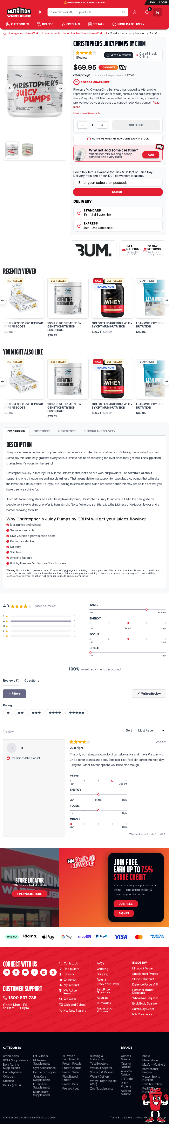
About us (102, 997)
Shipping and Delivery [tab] (99, 431)
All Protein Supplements (70, 1057)
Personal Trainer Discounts (143, 991)
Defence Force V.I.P (145, 984)
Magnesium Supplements (41, 1093)
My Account (71, 985)
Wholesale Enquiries (145, 998)
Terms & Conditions (121, 1117)
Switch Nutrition (152, 1084)
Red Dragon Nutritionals (150, 1090)
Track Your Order (108, 984)
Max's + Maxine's (153, 1064)
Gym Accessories (44, 1068)
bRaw (146, 1056)
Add (151, 154)
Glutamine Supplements (41, 1061)
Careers (68, 974)
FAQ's (100, 963)
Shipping (102, 974)
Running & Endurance (97, 1057)
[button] (89, 55)
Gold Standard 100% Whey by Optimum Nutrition (112, 324)
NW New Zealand (74, 1010)
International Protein (150, 1070)
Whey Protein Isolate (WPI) (103, 1082)
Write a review (121, 55)
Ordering (102, 968)
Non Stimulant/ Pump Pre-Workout (85, 33)
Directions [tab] (42, 431)
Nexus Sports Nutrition (151, 1078)
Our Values (104, 1003)
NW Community (142, 1014)
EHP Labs (127, 1078)
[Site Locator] (40, 12)
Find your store (29, 894)
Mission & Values (143, 968)
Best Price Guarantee (103, 991)
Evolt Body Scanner (145, 1003)
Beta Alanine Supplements (11, 1066)
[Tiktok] (53, 972)
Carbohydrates (12, 1072)
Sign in (124, 913)
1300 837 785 (22, 997)
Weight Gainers (99, 1076)
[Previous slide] (9, 88)
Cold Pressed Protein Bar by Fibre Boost (23, 324)
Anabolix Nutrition (126, 1072)
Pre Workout (70, 1088)
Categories (16, 33)
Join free (126, 903)
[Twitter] (34, 972)
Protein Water (71, 1072)
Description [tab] (16, 431)
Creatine (8, 1081)
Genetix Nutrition (126, 1057)
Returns (102, 979)
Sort (129, 730)
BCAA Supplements (15, 1060)
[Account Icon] (135, 12)
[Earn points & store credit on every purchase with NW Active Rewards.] (123, 67)
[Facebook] (6, 972)
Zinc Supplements (101, 1088)
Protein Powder (72, 1063)
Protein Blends (71, 1068)
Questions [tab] (31, 680)
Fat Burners (40, 1056)
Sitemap (161, 1117)
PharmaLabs (150, 1060)
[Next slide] (60, 88)
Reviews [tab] (11, 680)
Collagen (9, 1076)
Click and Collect (74, 1004)
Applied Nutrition (126, 1092)
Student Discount (143, 979)
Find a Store (71, 968)
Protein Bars (70, 1084)
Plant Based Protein (70, 1078)
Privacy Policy (144, 1117)
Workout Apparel (101, 1068)
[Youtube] (25, 972)
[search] (123, 12)
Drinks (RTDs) (12, 1085)
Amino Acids (11, 1056)
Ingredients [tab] (67, 431)
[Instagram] (16, 972)
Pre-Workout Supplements (43, 33)
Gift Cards (70, 998)
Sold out (136, 125)
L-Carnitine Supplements (41, 1085)
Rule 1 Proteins (126, 1084)
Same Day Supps (143, 1009)
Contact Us (71, 963)
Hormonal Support (45, 1072)
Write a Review (153, 694)
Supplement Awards (145, 973)
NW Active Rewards (70, 992)
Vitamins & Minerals (102, 1072)
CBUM (140, 43)
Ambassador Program (105, 1010)
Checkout (70, 979)
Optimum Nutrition (126, 1065)
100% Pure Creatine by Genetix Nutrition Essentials (64, 326)
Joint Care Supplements (41, 1078)
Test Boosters (99, 1063)
